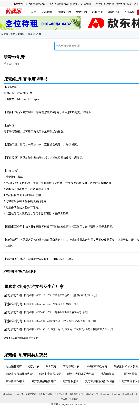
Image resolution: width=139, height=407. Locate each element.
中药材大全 (127, 394)
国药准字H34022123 (34, 295)
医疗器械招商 (91, 394)
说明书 (87, 4)
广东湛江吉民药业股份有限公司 (90, 329)
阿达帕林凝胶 (14, 366)
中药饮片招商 (45, 394)
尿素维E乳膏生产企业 (26, 338)
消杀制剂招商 (76, 394)
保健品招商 (64, 12)
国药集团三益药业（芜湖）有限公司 (72, 295)
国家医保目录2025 (35, 4)
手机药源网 (6, 394)
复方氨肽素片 (70, 381)
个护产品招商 (60, 394)
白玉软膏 (51, 366)
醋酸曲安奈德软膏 (50, 373)
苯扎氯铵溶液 (71, 366)
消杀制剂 (113, 12)
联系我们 (74, 399)
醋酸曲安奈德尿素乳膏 (19, 373)
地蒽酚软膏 (107, 373)
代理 (94, 295)
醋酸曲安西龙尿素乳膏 (80, 373)
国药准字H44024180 (34, 329)
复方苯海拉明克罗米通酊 (100, 381)
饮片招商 (81, 12)
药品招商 (47, 12)
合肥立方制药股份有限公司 (76, 321)
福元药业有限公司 (62, 304)
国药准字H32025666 (34, 312)
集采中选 (131, 4)
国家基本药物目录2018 (59, 4)
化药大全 (115, 394)
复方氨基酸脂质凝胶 (44, 381)
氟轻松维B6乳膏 (15, 381)
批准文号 (77, 4)
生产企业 (97, 4)
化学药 (21, 34)
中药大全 (104, 394)
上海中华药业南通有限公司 (67, 312)
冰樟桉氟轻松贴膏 (96, 366)
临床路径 (109, 4)
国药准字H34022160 (34, 304)
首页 (33, 12)
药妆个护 (97, 12)
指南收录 (120, 4)
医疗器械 (129, 12)
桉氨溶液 (33, 366)
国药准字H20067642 (34, 321)
